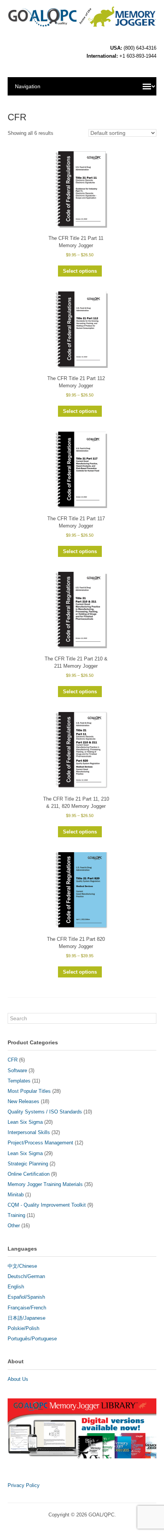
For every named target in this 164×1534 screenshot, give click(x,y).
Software (17, 1070)
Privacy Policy (24, 1485)
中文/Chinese (22, 1266)
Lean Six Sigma (25, 1122)
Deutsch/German (26, 1276)
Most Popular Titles (29, 1091)
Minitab (16, 1194)
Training (16, 1215)
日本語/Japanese (26, 1318)
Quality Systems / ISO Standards (45, 1112)
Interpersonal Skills (29, 1132)
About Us (18, 1379)
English (16, 1287)
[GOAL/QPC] (82, 23)
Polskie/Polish (23, 1328)
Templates (19, 1081)
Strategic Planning (28, 1164)
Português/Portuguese (32, 1338)
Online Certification (29, 1174)
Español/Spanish (26, 1297)
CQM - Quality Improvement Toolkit (47, 1205)
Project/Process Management (40, 1143)
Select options (80, 271)
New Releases (23, 1101)
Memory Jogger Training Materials (45, 1184)
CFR (13, 1060)
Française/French (27, 1308)
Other (14, 1225)
